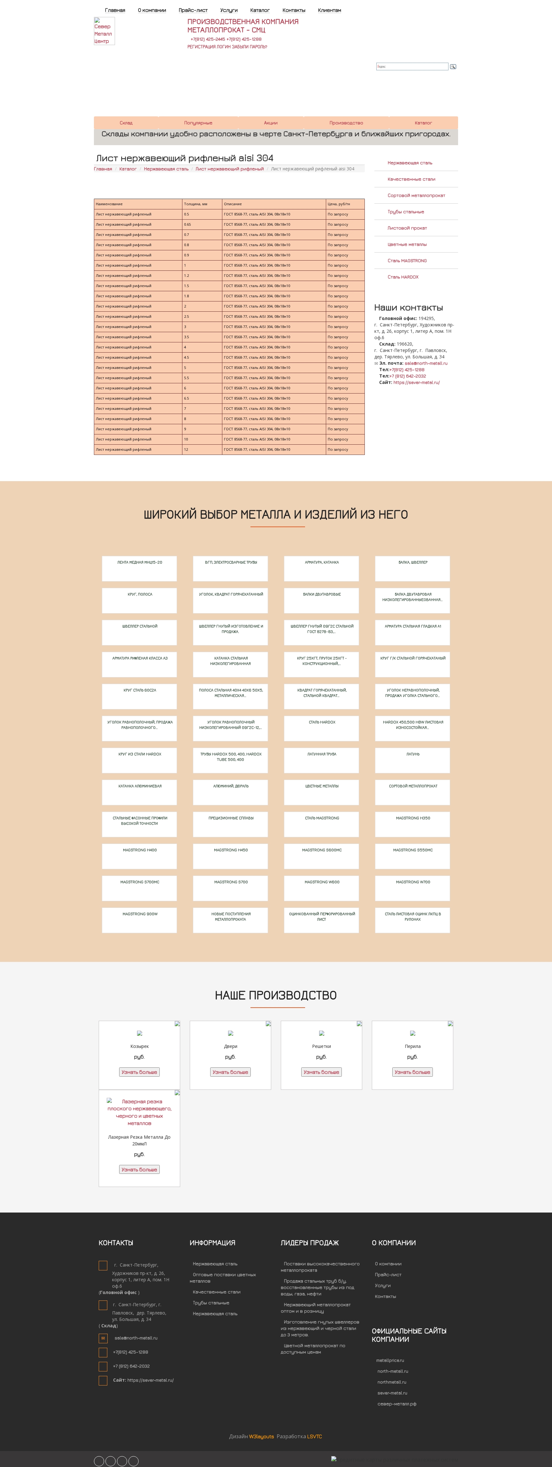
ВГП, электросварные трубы (230, 562)
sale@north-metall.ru (426, 363)
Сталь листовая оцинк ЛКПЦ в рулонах (412, 916)
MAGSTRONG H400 (139, 849)
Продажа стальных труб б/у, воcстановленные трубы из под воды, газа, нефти (317, 1287)
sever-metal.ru (392, 1392)
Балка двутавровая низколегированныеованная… (412, 597)
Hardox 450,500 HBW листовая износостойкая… (412, 725)
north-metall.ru (393, 1371)
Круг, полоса (139, 594)
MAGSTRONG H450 (230, 849)
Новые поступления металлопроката (231, 916)
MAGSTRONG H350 (412, 817)
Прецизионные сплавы (231, 817)
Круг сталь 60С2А (139, 690)
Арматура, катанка (321, 562)
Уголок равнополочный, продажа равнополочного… (139, 725)
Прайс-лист (388, 1274)
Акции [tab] (271, 122)
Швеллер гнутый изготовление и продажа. (230, 629)
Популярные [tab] (198, 122)
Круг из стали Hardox (139, 754)
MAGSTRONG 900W (139, 913)
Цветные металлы (407, 244)
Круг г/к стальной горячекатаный (412, 658)
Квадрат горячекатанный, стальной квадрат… (321, 693)
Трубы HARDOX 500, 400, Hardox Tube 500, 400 (231, 757)
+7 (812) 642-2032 (407, 375)
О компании (388, 1263)
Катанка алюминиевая (140, 786)
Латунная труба (321, 754)
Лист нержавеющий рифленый (230, 168)
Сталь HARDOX (403, 276)
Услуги (383, 1285)
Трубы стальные (406, 211)
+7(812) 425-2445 (208, 39)
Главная (103, 168)
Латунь (412, 754)
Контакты (385, 1296)
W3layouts (262, 1436)
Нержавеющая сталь (166, 168)
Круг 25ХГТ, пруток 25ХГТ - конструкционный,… (321, 661)
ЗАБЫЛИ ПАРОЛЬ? (249, 46)
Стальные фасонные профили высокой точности (139, 820)
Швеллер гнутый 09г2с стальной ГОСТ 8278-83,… (322, 629)
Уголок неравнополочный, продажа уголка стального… (412, 693)
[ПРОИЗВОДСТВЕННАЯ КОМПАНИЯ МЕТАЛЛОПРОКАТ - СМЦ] (115, 30)
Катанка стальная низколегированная (230, 661)
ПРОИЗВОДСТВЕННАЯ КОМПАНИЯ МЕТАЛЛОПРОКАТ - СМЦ (243, 25)
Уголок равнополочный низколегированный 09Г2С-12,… (230, 725)
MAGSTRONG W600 (322, 881)
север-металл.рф (397, 1403)
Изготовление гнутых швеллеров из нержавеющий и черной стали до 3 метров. (320, 1328)
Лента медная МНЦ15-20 (139, 562)
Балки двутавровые (321, 594)
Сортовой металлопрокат (416, 195)
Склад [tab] (126, 122)
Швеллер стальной (139, 626)
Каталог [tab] (423, 122)
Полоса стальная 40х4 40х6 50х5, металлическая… (230, 693)
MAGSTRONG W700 (412, 881)
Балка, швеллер (412, 562)
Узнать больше (139, 1072)
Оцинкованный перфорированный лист (321, 916)
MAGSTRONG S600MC (321, 849)
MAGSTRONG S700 (230, 881)
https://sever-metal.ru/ (417, 382)
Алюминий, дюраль (230, 786)
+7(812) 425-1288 (244, 39)
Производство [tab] (346, 122)
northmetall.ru (392, 1382)
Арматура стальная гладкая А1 (412, 626)
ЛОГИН (224, 46)
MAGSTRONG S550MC (412, 849)
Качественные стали (411, 179)
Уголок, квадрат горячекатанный (230, 594)
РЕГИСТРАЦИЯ (202, 46)
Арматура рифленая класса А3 (139, 658)
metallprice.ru (390, 1360)
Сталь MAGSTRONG (407, 260)
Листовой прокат (407, 227)
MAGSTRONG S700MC (139, 881)
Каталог (128, 168)
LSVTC (314, 1436)
